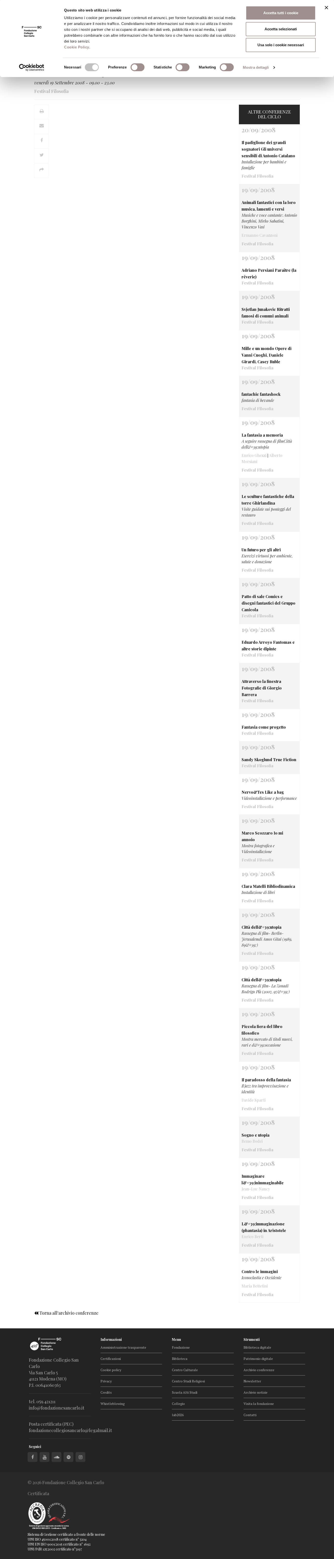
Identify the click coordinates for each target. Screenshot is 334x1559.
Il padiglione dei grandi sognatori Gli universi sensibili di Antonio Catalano (268, 149)
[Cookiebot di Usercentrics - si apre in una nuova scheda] (31, 67)
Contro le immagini (260, 1271)
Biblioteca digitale (257, 1347)
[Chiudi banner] (326, 7)
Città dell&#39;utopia (261, 927)
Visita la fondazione (259, 1403)
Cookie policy (110, 1369)
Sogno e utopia (255, 1135)
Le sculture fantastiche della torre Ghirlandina (268, 500)
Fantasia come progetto (264, 727)
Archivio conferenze (259, 1369)
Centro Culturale (185, 1369)
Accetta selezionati (281, 29)
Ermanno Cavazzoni (260, 235)
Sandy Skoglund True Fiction (269, 759)
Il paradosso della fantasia (266, 1079)
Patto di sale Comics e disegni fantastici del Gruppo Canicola (268, 603)
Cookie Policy (76, 47)
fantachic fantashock (261, 394)
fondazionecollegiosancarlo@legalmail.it (70, 1430)
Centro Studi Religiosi (188, 1381)
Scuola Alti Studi (184, 1392)
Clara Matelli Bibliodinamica (268, 886)
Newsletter (252, 1381)
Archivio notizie (255, 1392)
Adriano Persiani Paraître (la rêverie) (269, 273)
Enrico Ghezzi (254, 455)
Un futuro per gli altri (261, 549)
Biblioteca (179, 1358)
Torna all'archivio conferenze (68, 1313)
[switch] (138, 67)
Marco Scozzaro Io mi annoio (262, 836)
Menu (176, 1339)
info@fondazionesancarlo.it (56, 1408)
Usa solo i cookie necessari (280, 45)
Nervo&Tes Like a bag (263, 792)
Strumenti (252, 1339)
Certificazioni (110, 1358)
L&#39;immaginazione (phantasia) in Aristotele (264, 1227)
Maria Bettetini (255, 1285)
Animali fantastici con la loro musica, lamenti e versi (269, 206)
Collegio (178, 1403)
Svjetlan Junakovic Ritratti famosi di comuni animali (266, 312)
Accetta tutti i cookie (280, 13)
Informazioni (111, 1339)
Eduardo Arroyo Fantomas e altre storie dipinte (268, 645)
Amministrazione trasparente (123, 1347)
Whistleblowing (112, 1403)
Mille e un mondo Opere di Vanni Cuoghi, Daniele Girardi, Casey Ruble (266, 355)
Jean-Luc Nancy (256, 1188)
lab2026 (178, 1414)
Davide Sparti (254, 1100)
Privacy (106, 1381)
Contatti (250, 1414)
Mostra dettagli (256, 67)
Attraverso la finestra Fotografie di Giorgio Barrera (262, 688)
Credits (106, 1392)
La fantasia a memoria (262, 435)
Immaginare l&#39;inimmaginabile (263, 1179)
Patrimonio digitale (258, 1358)
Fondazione (181, 1347)
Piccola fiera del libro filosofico (262, 1030)
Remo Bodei (252, 1141)
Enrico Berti (252, 1236)
